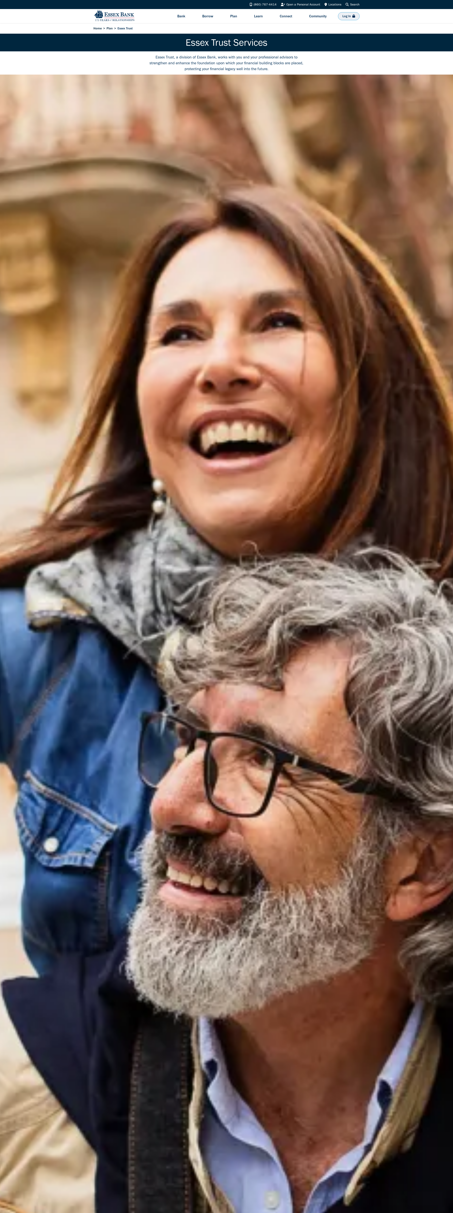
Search (355, 4)
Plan (110, 28)
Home (97, 28)
